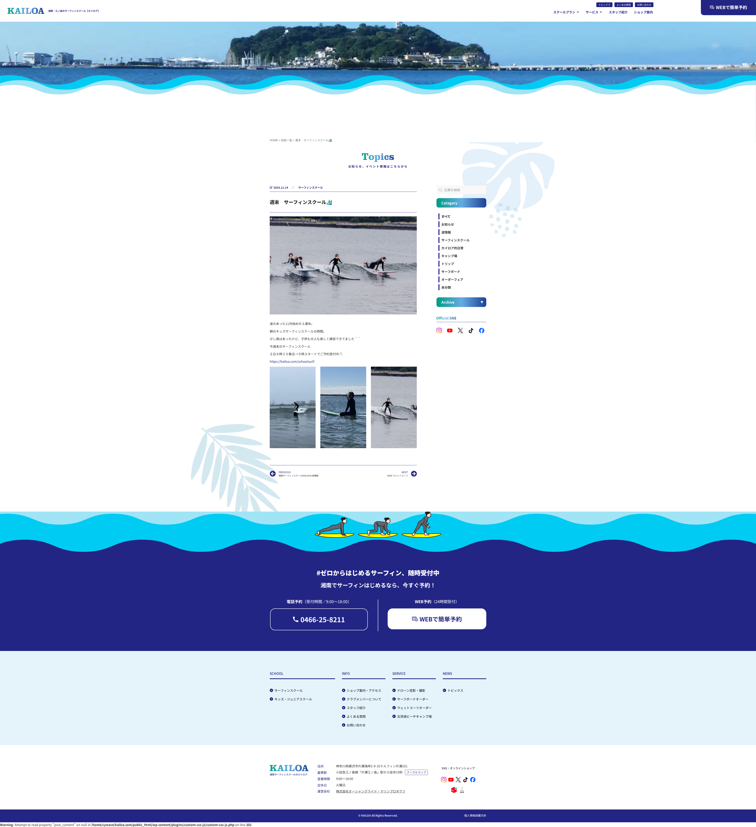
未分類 (446, 287)
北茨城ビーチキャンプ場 (414, 716)
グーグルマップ (416, 772)
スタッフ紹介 (356, 707)
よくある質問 (356, 716)
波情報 (446, 232)
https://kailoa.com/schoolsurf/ (292, 361)
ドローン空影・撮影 (411, 690)
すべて (445, 216)
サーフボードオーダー (412, 699)
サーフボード (450, 271)
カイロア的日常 (452, 248)
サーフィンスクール (310, 187)
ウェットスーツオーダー (414, 707)
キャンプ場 (449, 255)
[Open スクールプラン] (577, 12)
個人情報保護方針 (475, 815)
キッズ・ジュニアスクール (293, 699)
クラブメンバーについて (364, 699)
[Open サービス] (600, 12)
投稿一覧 (286, 140)
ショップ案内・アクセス (364, 690)
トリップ (447, 263)
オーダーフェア (452, 279)
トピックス (455, 690)
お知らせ (447, 224)
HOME (274, 140)
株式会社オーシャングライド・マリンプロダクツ (370, 791)
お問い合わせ (356, 725)
